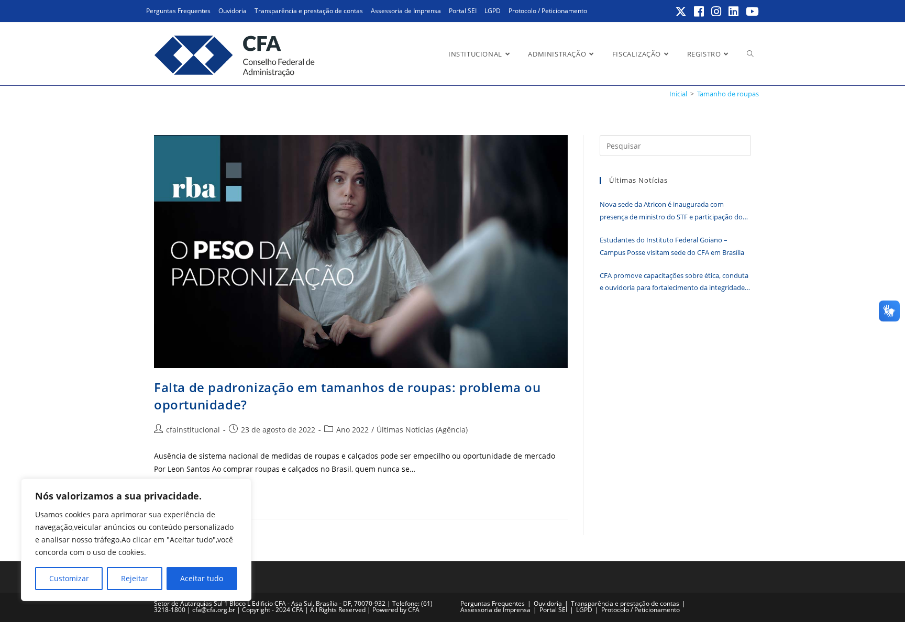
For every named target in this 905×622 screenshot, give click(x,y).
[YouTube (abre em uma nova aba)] (751, 11)
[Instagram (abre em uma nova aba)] (716, 11)
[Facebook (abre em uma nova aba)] (699, 11)
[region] (136, 540)
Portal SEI (463, 10)
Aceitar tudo (201, 578)
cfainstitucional (193, 430)
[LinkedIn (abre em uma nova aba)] (734, 11)
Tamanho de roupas (728, 93)
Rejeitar (134, 578)
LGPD (492, 10)
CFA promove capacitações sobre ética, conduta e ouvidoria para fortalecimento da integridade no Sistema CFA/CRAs (674, 282)
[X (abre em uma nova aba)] (681, 11)
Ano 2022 (352, 430)
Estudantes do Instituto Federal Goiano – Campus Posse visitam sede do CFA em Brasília (672, 246)
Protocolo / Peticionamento (548, 10)
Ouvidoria (232, 10)
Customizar (69, 578)
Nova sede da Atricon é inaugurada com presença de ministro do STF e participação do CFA (671, 211)
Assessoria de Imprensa (406, 10)
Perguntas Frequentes (178, 10)
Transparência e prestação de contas (309, 10)
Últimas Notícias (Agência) (422, 430)
